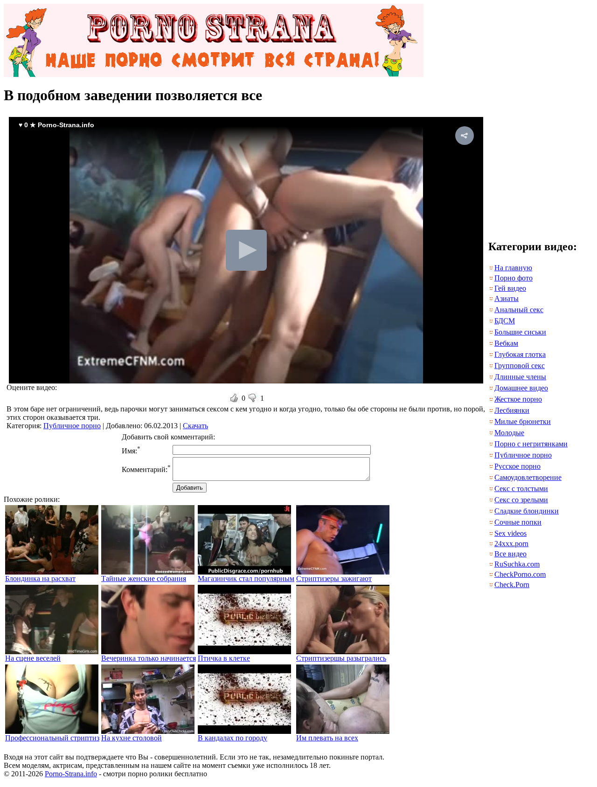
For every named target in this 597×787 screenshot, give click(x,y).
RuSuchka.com (517, 564)
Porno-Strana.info (71, 774)
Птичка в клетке (224, 658)
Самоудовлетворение (528, 477)
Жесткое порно (518, 399)
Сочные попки (517, 522)
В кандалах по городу (232, 738)
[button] (464, 135)
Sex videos (510, 533)
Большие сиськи (520, 332)
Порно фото (513, 278)
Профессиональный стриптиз (52, 738)
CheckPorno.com (520, 574)
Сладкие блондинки (526, 511)
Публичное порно (72, 426)
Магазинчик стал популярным (246, 578)
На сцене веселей (33, 658)
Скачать (195, 426)
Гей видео (510, 288)
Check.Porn (511, 585)
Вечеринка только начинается (148, 658)
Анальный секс (518, 310)
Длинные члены (520, 377)
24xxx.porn (511, 543)
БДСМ (504, 321)
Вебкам (506, 343)
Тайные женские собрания (143, 578)
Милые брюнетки (522, 421)
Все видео (510, 554)
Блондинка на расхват (40, 578)
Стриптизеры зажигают (334, 578)
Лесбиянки (511, 410)
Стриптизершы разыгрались (341, 658)
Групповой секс (519, 366)
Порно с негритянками (531, 444)
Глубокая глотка (520, 354)
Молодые (509, 433)
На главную (513, 268)
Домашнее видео (521, 388)
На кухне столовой (131, 738)
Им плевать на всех (327, 738)
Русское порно (517, 466)
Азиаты (506, 298)
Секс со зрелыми (521, 500)
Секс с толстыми (521, 489)
